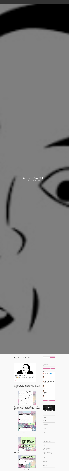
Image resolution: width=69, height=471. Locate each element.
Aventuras (44, 420)
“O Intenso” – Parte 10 (45, 465)
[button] (48, 408)
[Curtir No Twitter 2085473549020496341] (48, 388)
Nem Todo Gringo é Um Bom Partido (47, 457)
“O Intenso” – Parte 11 (45, 464)
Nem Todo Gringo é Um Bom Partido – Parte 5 (48, 452)
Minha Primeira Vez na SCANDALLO (46, 460)
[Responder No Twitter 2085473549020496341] (44, 388)
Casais (43, 421)
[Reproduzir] (43, 410)
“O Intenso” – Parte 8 (45, 468)
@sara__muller (51, 381)
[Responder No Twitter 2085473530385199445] (44, 398)
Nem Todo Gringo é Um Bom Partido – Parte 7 (48, 445)
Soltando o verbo (44, 437)
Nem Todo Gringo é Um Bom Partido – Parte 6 (48, 448)
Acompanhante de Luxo (45, 419)
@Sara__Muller (46, 382)
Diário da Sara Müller (34, 178)
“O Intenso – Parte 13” (45, 461)
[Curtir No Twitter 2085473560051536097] (48, 383)
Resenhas (44, 436)
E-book (43, 429)
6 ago (53, 381)
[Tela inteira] (53, 410)
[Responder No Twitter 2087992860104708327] (44, 379)
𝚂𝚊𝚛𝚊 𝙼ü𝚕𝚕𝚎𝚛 (47, 376)
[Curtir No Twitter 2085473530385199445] (48, 398)
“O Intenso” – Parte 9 (45, 466)
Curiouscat (44, 428)
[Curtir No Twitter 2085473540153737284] (48, 393)
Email (43, 365)
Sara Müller (25, 358)
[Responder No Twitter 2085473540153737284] (44, 393)
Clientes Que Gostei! (45, 424)
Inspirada (44, 433)
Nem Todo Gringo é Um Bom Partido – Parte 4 (48, 453)
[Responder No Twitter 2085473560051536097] (44, 383)
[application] (49, 408)
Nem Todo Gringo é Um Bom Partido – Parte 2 (48, 456)
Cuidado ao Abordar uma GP (46, 449)
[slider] (48, 410)
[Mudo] (52, 410)
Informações (44, 432)
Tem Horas (44, 444)
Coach (43, 425)
